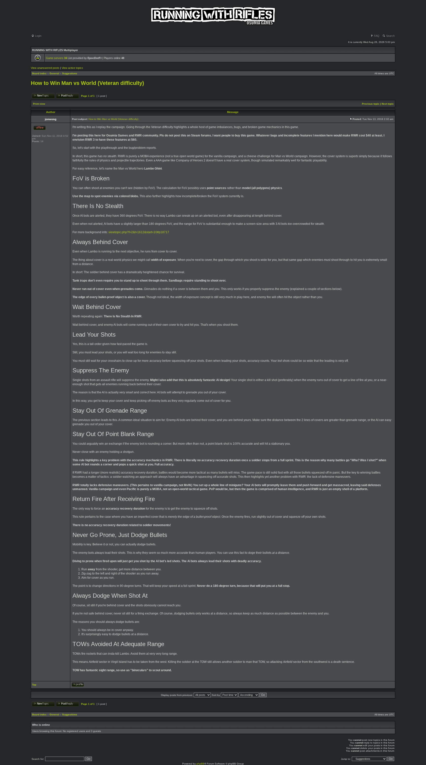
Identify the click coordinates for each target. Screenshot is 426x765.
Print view (39, 103)
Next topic (388, 103)
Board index (39, 73)
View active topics (72, 67)
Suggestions (69, 73)
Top (34, 684)
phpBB (200, 763)
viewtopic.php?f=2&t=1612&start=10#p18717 (138, 232)
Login (37, 35)
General (54, 73)
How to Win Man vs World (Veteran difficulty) (87, 83)
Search (390, 35)
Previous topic (370, 103)
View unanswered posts (45, 67)
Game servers (56, 58)
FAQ (376, 35)
